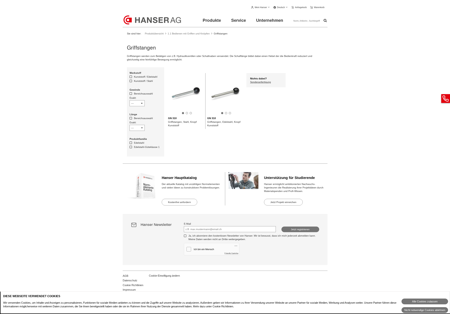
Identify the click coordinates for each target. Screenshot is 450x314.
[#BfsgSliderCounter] (183, 113)
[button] (260, 7)
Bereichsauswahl (143, 93)
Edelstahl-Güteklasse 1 (147, 147)
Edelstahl (139, 142)
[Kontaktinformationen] (445, 98)
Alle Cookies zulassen (425, 301)
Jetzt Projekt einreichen (283, 202)
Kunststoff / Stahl (143, 81)
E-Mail (187, 223)
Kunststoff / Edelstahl (145, 76)
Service (238, 20)
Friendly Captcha (231, 253)
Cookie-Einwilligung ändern (164, 275)
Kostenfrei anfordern (179, 202)
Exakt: (133, 97)
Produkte (212, 20)
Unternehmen (269, 20)
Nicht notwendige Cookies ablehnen (424, 310)
